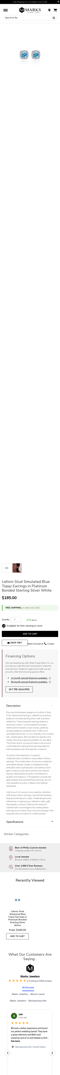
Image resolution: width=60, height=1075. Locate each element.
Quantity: (6, 619)
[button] (58, 1)
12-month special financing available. (29, 678)
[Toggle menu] (5, 10)
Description (29, 706)
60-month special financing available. (29, 681)
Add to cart (17, 936)
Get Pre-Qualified (19, 689)
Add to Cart (30, 633)
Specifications (29, 822)
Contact (50, 644)
